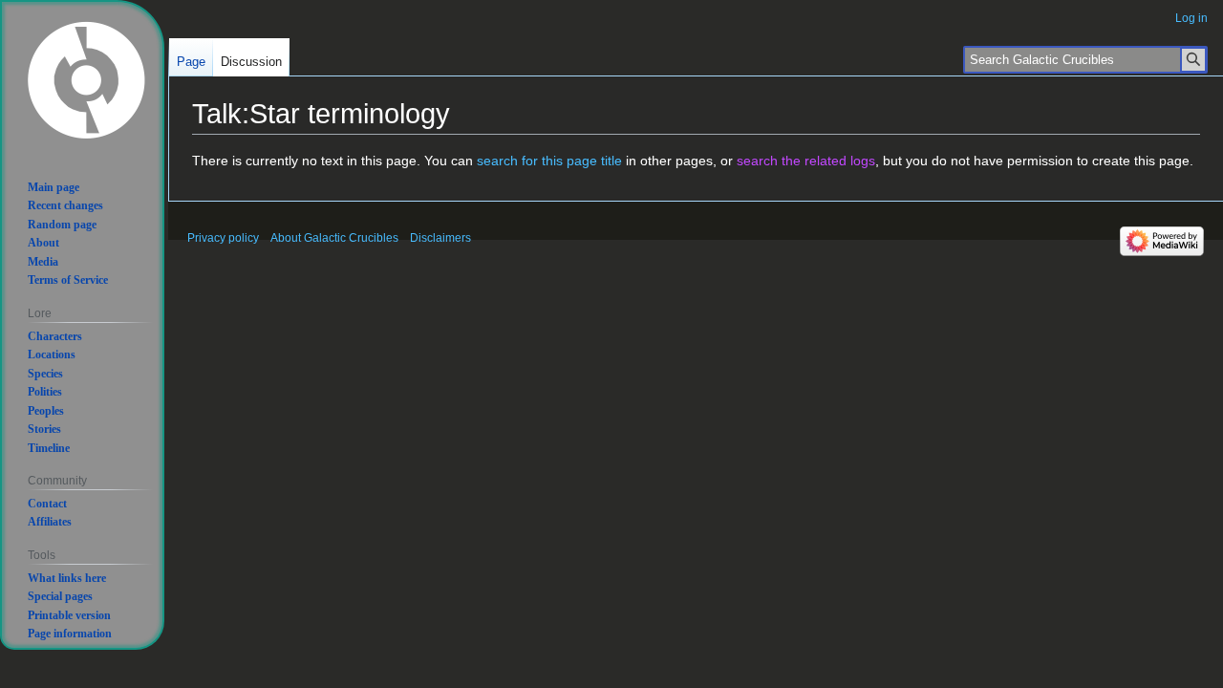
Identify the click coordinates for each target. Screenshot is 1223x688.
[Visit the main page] (86, 78)
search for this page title (549, 160)
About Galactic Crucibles (334, 238)
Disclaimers (440, 238)
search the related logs (806, 160)
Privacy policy (223, 238)
